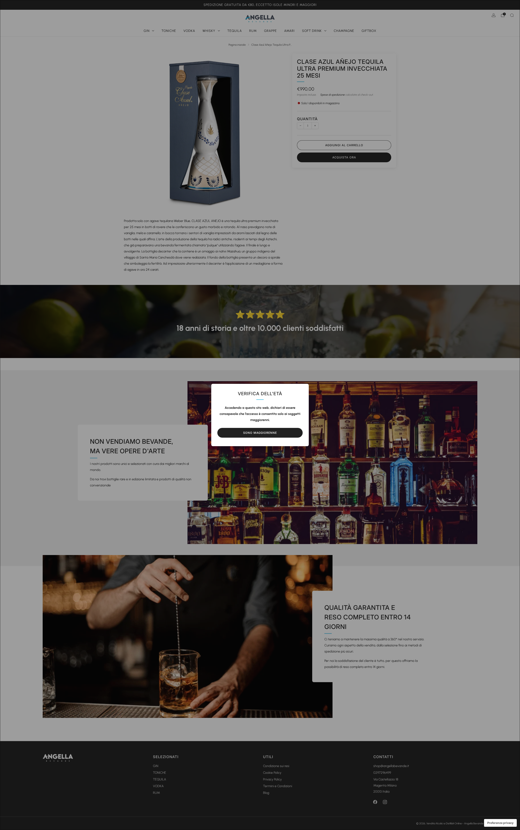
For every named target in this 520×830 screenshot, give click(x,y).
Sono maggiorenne (260, 432)
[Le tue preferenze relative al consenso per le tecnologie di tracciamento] (500, 823)
